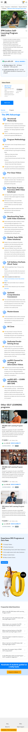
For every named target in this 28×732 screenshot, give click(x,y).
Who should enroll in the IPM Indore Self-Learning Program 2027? (13, 618)
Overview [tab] (3, 110)
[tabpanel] (14, 256)
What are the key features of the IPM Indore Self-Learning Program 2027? (12, 631)
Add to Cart (7, 102)
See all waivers (20, 61)
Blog (7, 723)
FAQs (20, 723)
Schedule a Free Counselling (9, 730)
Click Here (6, 288)
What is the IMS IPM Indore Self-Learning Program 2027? (13, 612)
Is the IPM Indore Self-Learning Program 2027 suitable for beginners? (12, 656)
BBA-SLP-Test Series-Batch (8, 86)
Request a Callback (13, 672)
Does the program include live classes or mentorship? (12, 637)
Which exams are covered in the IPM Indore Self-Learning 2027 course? (11, 624)
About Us (7, 727)
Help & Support (20, 727)
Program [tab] (11, 110)
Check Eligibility (15, 443)
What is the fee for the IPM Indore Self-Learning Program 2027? (12, 643)
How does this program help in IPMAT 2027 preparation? (12, 650)
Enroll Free (4, 562)
